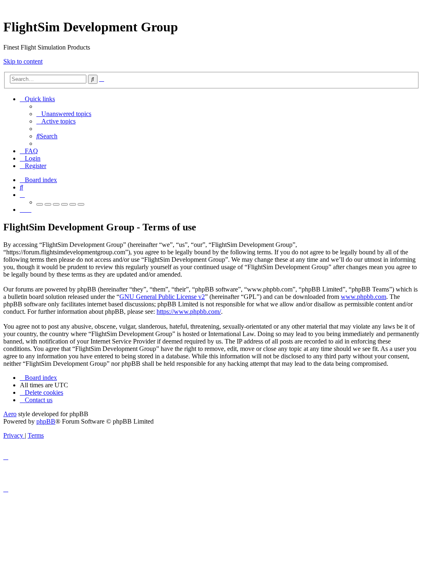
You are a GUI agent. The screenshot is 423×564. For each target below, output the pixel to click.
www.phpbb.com (363, 296)
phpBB (45, 421)
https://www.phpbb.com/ (189, 311)
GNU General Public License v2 (162, 296)
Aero (10, 413)
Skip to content (23, 61)
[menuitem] (63, 113)
